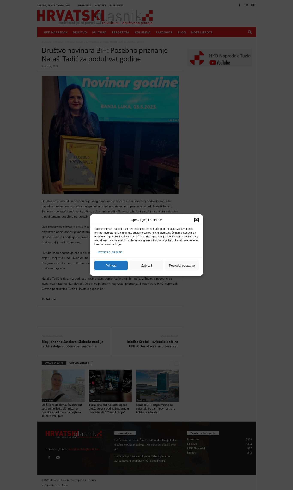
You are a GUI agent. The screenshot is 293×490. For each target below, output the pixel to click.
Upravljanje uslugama (109, 252)
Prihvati (111, 265)
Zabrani (146, 265)
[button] (196, 220)
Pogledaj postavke (182, 265)
